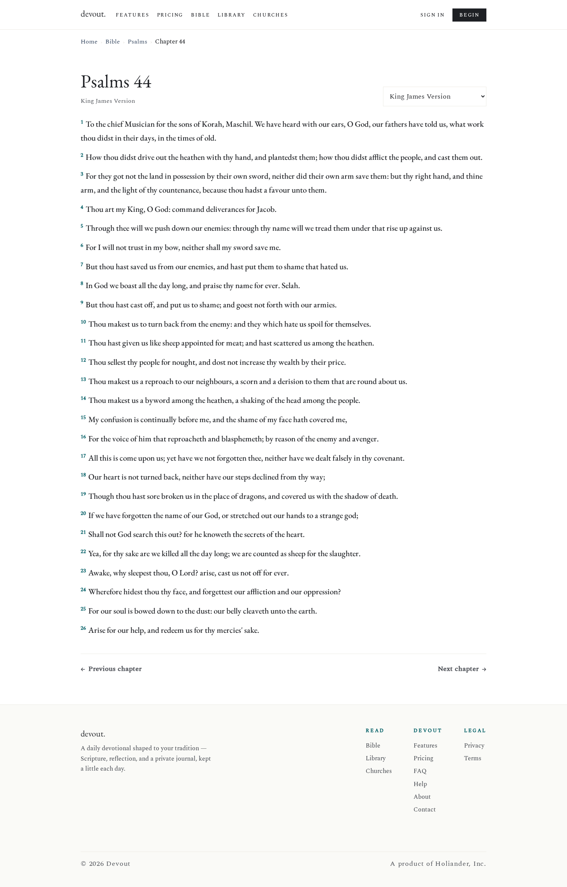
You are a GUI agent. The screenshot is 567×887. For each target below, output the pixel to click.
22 (83, 551)
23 (83, 571)
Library (231, 15)
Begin (469, 15)
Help (420, 784)
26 (83, 628)
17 (83, 456)
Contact (424, 809)
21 (83, 532)
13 (83, 379)
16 (83, 437)
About (422, 796)
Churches (270, 15)
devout (93, 13)
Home (89, 41)
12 (83, 360)
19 (83, 494)
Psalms (137, 41)
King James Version (108, 101)
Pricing (170, 15)
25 (83, 609)
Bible (200, 15)
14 (83, 398)
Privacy (474, 745)
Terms (472, 758)
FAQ (420, 771)
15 (83, 417)
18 (83, 475)
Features (132, 15)
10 (83, 322)
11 (83, 341)
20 (83, 513)
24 (83, 590)
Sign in (432, 15)
